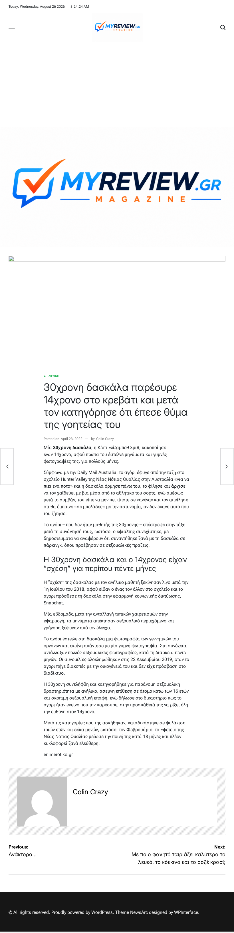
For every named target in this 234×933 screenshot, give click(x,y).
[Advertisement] (117, 84)
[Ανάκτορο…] (7, 466)
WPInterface (186, 912)
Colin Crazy (105, 439)
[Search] (222, 27)
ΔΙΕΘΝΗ (54, 376)
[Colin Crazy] (42, 802)
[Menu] (12, 27)
